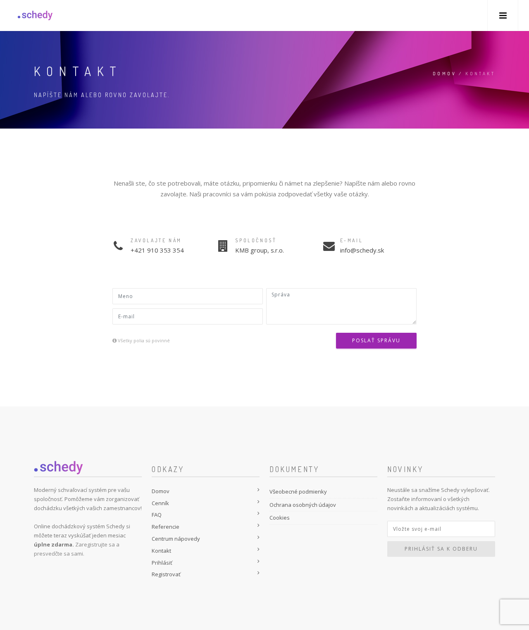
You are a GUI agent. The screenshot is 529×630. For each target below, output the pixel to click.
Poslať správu (376, 340)
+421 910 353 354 (157, 250)
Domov (444, 73)
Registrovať (166, 574)
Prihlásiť (162, 562)
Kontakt (161, 550)
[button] (502, 15)
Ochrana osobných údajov (302, 504)
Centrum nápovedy (176, 538)
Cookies (279, 517)
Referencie (165, 526)
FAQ (157, 514)
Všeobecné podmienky (298, 491)
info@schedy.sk (362, 250)
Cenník (160, 503)
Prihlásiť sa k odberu (441, 548)
